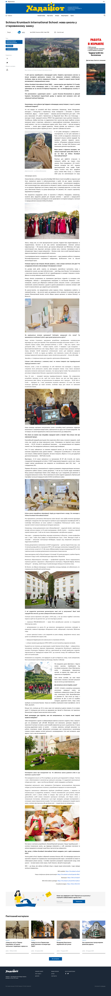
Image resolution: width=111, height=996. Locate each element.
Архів (72, 15)
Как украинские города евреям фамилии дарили (92, 943)
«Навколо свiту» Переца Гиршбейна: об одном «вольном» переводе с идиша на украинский (17, 944)
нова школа (9, 46)
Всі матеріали (55, 958)
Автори (57, 15)
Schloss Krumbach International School (11, 41)
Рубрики (10, 15)
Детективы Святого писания (95, 60)
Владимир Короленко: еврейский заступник (64, 943)
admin (23, 32)
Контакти (54, 976)
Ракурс (9, 32)
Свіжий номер (41, 15)
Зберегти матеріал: (10, 66)
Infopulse (103, 986)
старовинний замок (11, 49)
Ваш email (59, 901)
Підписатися (11, 1)
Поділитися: (9, 55)
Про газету (50, 15)
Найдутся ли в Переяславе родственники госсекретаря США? (40, 944)
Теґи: (7, 38)
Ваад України (64, 15)
